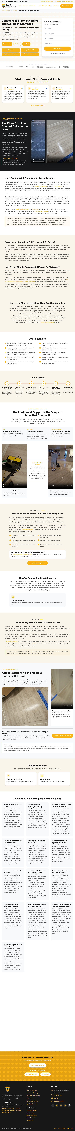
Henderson (25, 209)
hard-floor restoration (47, 322)
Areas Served (42, 6)
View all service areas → (37, 1046)
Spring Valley (11, 1108)
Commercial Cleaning (32, 1110)
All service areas (5, 1112)
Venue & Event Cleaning (33, 1095)
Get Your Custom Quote (36, 563)
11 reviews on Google (42, 82)
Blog (50, 6)
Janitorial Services (32, 1090)
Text (27, 44)
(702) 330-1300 (32, 1074)
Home (19, 6)
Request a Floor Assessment (62, 735)
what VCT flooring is (41, 186)
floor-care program (27, 529)
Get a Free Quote (36, 1065)
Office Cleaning (30, 1113)
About (25, 6)
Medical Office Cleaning (32, 1115)
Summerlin (35, 209)
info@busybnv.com (59, 1101)
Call (18, 44)
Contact (56, 6)
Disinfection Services (32, 1101)
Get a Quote (70, 1128)
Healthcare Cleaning (32, 1093)
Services (32, 6)
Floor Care (14, 10)
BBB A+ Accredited (31, 54)
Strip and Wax (30, 1120)
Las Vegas (18, 209)
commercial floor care (41, 211)
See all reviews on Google (36, 105)
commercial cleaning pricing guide (22, 554)
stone (34, 644)
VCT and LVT (58, 186)
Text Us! (46, 1074)
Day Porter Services (31, 1118)
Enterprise (18, 1110)
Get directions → (7, 1038)
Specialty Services (32, 1104)
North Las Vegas (5, 1110)
